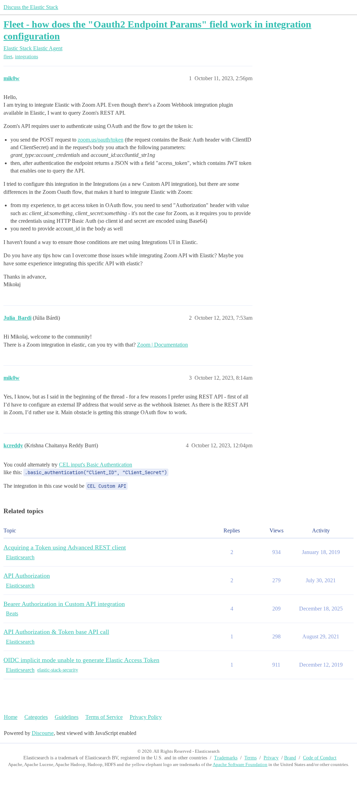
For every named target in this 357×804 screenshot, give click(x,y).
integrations (26, 56)
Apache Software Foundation (240, 764)
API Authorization (26, 575)
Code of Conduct (319, 757)
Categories (36, 717)
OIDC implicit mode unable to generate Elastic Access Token (81, 660)
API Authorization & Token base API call (56, 631)
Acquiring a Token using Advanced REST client (64, 547)
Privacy (271, 757)
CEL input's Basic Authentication (95, 465)
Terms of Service (104, 717)
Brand (290, 757)
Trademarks (225, 757)
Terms (250, 757)
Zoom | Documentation (162, 345)
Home (10, 717)
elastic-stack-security (57, 670)
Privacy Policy (146, 717)
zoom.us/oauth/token (100, 140)
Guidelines (66, 717)
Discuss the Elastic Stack (30, 7)
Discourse (43, 733)
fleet (7, 56)
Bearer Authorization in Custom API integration (64, 603)
